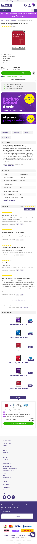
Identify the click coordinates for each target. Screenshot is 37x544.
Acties (4, 475)
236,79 (31, 421)
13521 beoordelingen (14, 86)
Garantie (5, 459)
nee (22, 224)
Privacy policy (21, 535)
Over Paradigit (7, 443)
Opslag (7, 20)
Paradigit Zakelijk (7, 466)
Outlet (4, 473)
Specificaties (16, 132)
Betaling (5, 455)
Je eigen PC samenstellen (10, 468)
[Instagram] (13, 497)
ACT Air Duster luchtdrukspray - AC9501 (15, 412)
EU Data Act (6, 490)
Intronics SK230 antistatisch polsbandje (14, 416)
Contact (5, 445)
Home (2, 20)
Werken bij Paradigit (8, 471)
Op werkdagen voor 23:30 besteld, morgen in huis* (19, 1)
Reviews (26, 132)
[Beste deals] (19, 119)
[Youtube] (9, 497)
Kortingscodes (7, 477)
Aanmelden (17, 516)
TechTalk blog (6, 484)
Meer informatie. (24, 307)
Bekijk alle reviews (19, 300)
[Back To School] (19, 102)
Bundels (18, 397)
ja (17, 224)
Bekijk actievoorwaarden (18, 16)
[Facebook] (4, 497)
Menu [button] (6, 10)
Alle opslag (13, 20)
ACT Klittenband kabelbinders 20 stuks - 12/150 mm (17, 414)
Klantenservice (7, 441)
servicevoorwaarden (21, 542)
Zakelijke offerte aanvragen (18, 79)
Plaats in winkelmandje (15, 73)
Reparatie (5, 457)
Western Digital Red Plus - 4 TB (12, 410)
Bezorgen (5, 452)
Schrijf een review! (29, 209)
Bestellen (5, 450)
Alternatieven (5, 137)
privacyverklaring (11, 542)
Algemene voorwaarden (10, 535)
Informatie (5, 132)
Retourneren (6, 448)
